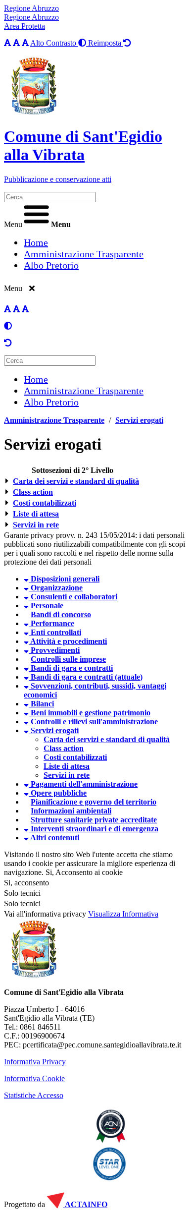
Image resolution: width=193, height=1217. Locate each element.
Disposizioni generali (64, 579)
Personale (46, 605)
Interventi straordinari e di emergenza (93, 828)
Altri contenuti (54, 837)
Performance (51, 623)
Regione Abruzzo (31, 8)
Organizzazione (56, 587)
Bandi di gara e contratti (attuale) (86, 677)
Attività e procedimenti (68, 641)
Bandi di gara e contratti (71, 668)
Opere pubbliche (58, 793)
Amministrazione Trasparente (54, 420)
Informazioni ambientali (71, 811)
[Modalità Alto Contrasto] (8, 326)
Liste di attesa (36, 514)
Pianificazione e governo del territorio (93, 802)
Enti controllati (55, 632)
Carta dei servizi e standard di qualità (76, 481)
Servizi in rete (36, 525)
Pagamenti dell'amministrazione (83, 784)
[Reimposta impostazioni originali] (8, 343)
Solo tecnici (22, 903)
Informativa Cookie (34, 1078)
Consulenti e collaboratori (73, 596)
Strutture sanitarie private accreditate (94, 819)
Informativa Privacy (35, 1061)
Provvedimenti (54, 650)
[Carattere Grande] (25, 43)
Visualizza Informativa (123, 914)
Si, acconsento (26, 882)
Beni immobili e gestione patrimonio (89, 712)
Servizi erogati (139, 420)
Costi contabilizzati (44, 503)
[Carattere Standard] (7, 43)
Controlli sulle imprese (68, 659)
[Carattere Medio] (16, 43)
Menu (13, 224)
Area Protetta (24, 26)
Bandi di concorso (61, 614)
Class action (33, 492)
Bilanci (41, 703)
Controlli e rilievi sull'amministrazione (93, 721)
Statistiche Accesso (33, 1095)
